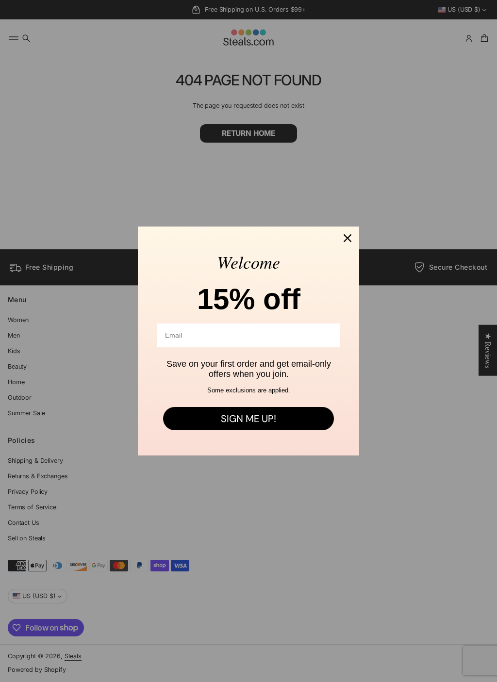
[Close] (347, 238)
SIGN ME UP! (248, 418)
